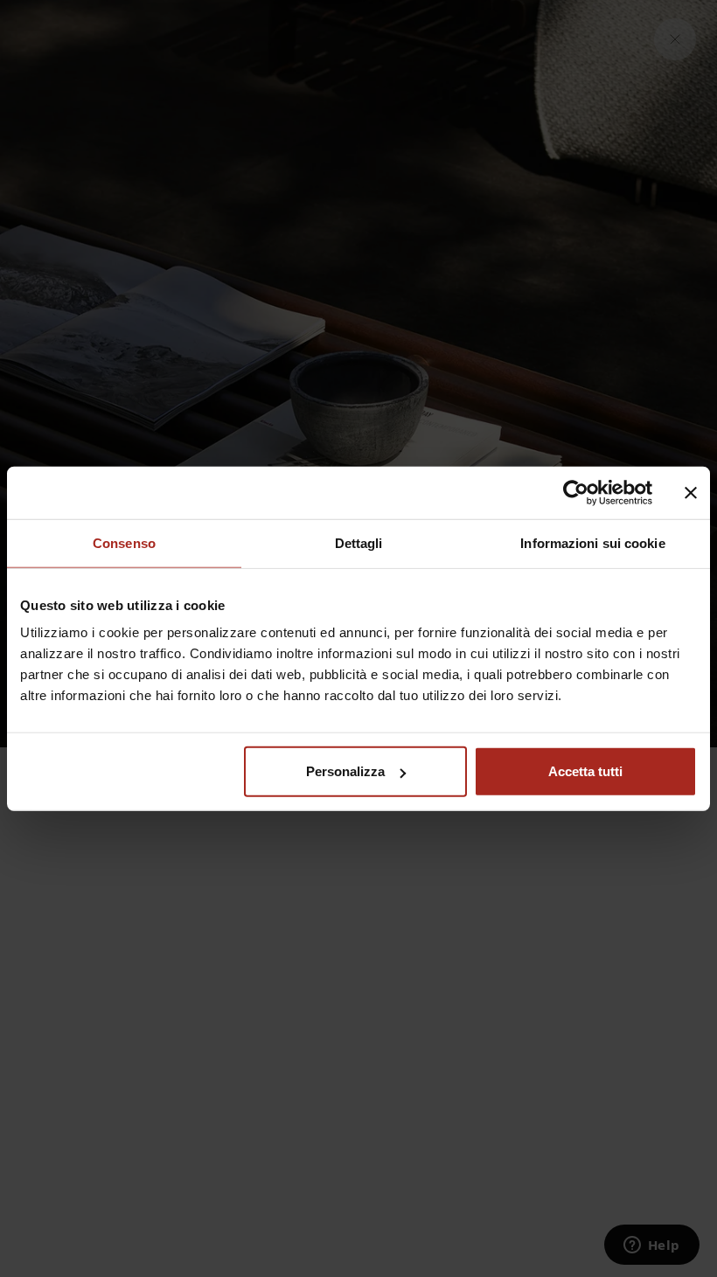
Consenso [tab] (124, 542)
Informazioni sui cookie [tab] (592, 542)
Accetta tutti (585, 771)
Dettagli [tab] (359, 542)
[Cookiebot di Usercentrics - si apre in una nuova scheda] (575, 492)
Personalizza (345, 771)
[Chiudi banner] (691, 492)
